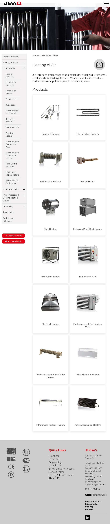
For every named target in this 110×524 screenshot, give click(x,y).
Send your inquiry (15, 235)
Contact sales (16, 241)
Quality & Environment (61, 475)
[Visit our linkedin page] (87, 517)
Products (43, 55)
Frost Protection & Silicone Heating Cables (11, 197)
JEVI (34, 55)
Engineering (55, 462)
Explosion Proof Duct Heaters (12, 112)
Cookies (89, 509)
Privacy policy (91, 504)
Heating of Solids (10, 62)
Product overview (11, 56)
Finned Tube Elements (11, 83)
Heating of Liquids (11, 189)
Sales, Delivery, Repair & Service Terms (62, 470)
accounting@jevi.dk (93, 476)
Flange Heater (11, 99)
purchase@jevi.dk (93, 481)
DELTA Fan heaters (10, 120)
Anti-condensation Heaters (12, 182)
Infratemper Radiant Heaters (12, 173)
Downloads (55, 465)
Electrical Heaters (9, 134)
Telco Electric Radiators (11, 165)
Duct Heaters (11, 104)
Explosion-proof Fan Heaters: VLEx (12, 144)
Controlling (8, 206)
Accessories (8, 212)
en (38, 55)
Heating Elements (9, 75)
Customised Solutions (8, 219)
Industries (54, 459)
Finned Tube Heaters (11, 92)
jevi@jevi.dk (96, 471)
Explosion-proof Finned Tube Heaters (12, 155)
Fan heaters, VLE (12, 127)
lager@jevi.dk (99, 484)
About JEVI (55, 478)
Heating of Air (9, 68)
